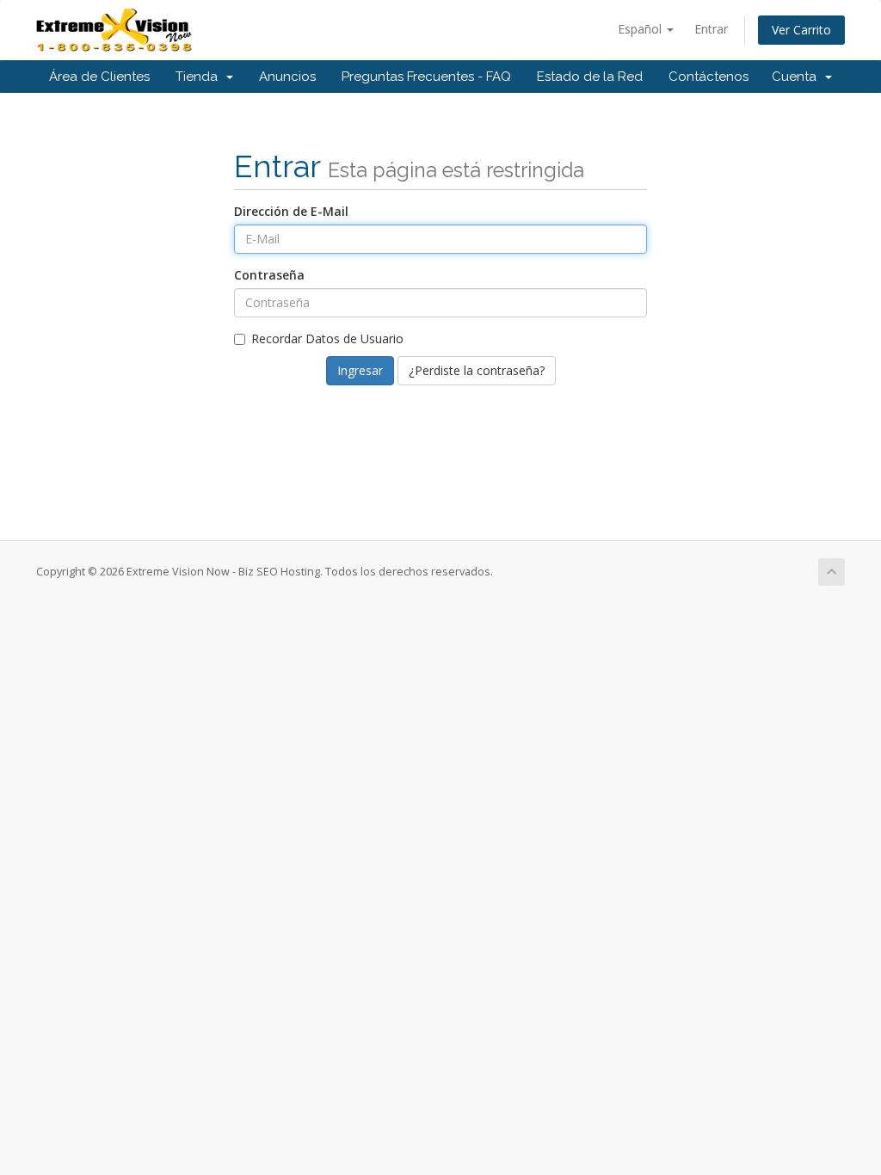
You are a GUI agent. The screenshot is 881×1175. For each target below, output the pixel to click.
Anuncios (287, 76)
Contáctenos (708, 76)
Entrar (711, 29)
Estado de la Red (590, 76)
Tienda (200, 76)
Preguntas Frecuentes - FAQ (426, 76)
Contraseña (269, 275)
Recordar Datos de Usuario (327, 338)
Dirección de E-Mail (291, 211)
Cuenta (797, 76)
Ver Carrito (801, 30)
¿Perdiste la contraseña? (477, 370)
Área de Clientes (99, 76)
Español (641, 29)
